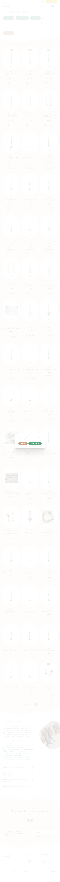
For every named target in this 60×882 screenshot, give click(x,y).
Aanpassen (23, 443)
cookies (34, 437)
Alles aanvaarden (35, 443)
